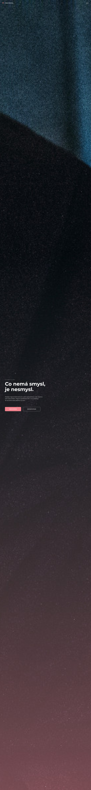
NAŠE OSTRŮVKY (13, 409)
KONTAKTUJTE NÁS (31, 409)
